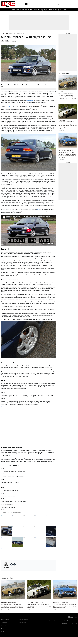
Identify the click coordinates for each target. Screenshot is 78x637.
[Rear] (17, 520)
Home (2, 33)
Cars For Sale (58, 9)
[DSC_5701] (28, 531)
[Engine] (39, 520)
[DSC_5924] (28, 542)
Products (45, 9)
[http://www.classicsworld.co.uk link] (14, 564)
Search (26, 4)
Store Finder (3, 631)
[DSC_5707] (39, 531)
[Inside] (28, 520)
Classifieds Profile (23, 625)
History (35, 9)
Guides (30, 9)
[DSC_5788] (51, 531)
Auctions (18, 9)
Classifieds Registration (24, 619)
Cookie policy (3, 625)
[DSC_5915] (51, 542)
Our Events (51, 9)
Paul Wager (7, 40)
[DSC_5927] (6, 553)
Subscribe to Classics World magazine (53, 4)
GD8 (38, 209)
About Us (40, 4)
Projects (40, 9)
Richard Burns (29, 100)
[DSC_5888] (17, 542)
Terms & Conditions (5, 619)
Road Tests (24, 9)
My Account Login (67, 4)
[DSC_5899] (39, 542)
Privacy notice (4, 622)
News (13, 9)
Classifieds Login (23, 622)
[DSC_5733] (6, 531)
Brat (32, 109)
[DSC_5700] (17, 531)
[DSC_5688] (6, 520)
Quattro (9, 106)
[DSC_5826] (6, 542)
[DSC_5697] (51, 520)
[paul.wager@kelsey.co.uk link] (11, 564)
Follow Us (31, 4)
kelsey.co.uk (74, 623)
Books (64, 9)
